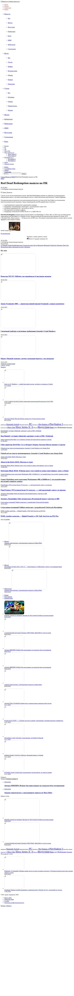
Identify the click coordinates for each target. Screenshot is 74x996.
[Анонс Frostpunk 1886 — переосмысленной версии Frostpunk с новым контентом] (18, 300)
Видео (6, 53)
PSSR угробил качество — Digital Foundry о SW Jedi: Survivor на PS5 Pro (29, 516)
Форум (6, 146)
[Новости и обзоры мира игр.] (10, 1)
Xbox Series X (12, 154)
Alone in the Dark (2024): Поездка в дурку (17, 462)
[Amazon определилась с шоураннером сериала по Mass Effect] (14, 683)
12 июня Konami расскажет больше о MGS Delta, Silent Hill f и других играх (27, 633)
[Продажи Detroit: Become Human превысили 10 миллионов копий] (14, 417)
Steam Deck (65, 424)
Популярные (8, 597)
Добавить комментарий (8, 364)
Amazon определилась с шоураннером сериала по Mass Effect (23, 543)
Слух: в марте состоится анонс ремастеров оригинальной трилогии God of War (28, 401)
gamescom (3, 424)
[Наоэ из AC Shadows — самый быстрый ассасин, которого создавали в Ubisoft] (14, 382)
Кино (9, 36)
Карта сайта (8, 898)
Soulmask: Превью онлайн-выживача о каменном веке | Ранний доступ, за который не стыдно (33, 890)
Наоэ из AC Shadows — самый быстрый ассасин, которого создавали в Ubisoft (28, 384)
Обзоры (10, 75)
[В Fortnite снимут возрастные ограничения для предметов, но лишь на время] (14, 771)
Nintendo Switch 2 (24, 424)
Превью (10, 79)
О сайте (6, 901)
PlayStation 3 (35, 424)
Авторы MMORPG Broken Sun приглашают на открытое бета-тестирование (27, 650)
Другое (10, 62)
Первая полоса (12, 106)
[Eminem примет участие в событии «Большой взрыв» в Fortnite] (14, 753)
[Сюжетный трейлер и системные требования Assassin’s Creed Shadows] (18, 327)
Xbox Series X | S (24, 427)
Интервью (11, 97)
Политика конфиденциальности (14, 902)
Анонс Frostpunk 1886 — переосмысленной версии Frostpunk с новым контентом (32, 304)
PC (5, 147)
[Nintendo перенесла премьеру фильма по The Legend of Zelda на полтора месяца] (14, 614)
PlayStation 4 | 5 (8, 157)
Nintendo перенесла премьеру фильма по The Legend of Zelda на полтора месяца (28, 615)
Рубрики (3, 779)
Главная (3, 177)
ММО (10, 40)
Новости (7, 14)
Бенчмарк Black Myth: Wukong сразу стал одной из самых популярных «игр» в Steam (34, 471)
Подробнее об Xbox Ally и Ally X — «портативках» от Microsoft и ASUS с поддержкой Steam (33, 567)
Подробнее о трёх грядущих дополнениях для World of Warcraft (23, 738)
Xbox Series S (12, 156)
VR (5, 149)
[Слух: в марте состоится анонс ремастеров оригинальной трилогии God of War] (14, 400)
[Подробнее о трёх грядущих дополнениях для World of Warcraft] (14, 736)
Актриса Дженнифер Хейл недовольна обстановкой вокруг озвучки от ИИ (30, 499)
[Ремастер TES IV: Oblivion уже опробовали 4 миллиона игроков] (18, 273)
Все (9, 18)
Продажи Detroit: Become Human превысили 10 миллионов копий (24, 418)
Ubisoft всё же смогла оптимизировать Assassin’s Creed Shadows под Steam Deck (32, 453)
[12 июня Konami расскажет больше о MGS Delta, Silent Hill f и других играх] (14, 631)
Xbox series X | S (9, 152)
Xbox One (7, 151)
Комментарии (8, 598)
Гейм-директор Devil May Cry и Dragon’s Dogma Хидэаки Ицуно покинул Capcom (33, 445)
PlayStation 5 (12, 160)
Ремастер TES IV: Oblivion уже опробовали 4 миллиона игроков (26, 276)
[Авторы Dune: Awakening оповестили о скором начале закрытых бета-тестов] (14, 702)
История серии (12, 71)
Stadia (6, 162)
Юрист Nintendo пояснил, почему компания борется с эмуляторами (27, 359)
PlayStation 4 (12, 159)
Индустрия (11, 27)
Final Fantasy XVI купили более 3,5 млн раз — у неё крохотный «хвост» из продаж (33, 490)
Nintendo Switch (9, 164)
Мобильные (11, 44)
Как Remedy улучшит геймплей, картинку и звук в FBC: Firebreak (27, 436)
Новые (6, 595)
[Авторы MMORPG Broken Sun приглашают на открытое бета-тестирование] (14, 648)
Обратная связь (9, 899)
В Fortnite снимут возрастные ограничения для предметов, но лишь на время (28, 772)
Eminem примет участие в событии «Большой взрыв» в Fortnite (23, 755)
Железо (10, 23)
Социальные (12, 49)
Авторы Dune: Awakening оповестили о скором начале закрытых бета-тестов (27, 703)
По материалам (5, 233)
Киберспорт (11, 31)
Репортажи (11, 84)
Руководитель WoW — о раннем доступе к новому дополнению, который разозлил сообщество (33, 720)
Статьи (6, 88)
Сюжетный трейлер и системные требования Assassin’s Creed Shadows (28, 331)
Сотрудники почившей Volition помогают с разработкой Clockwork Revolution (31, 507)
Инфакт (10, 66)
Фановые (69, 427)
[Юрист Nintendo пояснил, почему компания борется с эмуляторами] (18, 355)
